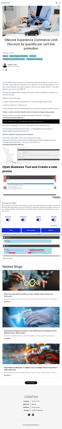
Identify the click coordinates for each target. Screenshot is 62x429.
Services (26, 410)
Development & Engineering (34, 59)
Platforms (26, 407)
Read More (7, 301)
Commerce (33, 56)
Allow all (50, 230)
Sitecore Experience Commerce (19, 56)
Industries (26, 404)
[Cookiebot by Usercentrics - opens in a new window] (53, 197)
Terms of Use (35, 401)
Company (26, 401)
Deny (11, 230)
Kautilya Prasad (12, 64)
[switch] (23, 220)
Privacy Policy (36, 407)
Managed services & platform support (14, 59)
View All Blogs (31, 382)
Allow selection (31, 230)
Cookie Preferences (37, 410)
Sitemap (34, 404)
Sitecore (5, 56)
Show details (53, 225)
